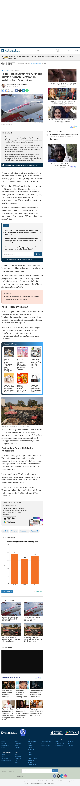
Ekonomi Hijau (36, 56)
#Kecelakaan (24, 531)
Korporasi (17, 747)
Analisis (70, 743)
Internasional (36, 63)
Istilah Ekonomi (45, 745)
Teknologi (31, 749)
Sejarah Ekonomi (46, 741)
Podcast (9, 58)
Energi (44, 63)
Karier (28, 781)
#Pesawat (14, 531)
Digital (19, 56)
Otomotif (70, 56)
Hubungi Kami (70, 781)
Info (14, 58)
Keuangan (18, 743)
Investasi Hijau (59, 745)
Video (3, 58)
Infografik (71, 741)
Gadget (30, 747)
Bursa (16, 745)
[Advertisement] (62, 201)
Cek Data (70, 745)
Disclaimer (61, 781)
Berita (6, 56)
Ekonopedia (26, 56)
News (16, 754)
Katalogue (18, 758)
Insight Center (32, 758)
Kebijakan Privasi (51, 781)
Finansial (12, 56)
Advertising (21, 781)
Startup (30, 745)
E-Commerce (32, 741)
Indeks (30, 754)
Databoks (31, 760)
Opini (2, 756)
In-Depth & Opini (60, 56)
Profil (42, 743)
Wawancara (4, 758)
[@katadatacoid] (65, 776)
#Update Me (34, 531)
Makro (16, 741)
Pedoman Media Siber (38, 781)
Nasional (21, 63)
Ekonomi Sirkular (59, 743)
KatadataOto (32, 764)
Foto (16, 760)
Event (30, 762)
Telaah (3, 754)
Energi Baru (58, 741)
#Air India (5, 531)
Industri (27, 63)
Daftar (54, 771)
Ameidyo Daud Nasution (18, 84)
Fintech (30, 743)
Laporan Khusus (6, 760)
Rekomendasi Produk (9, 344)
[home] (2, 56)
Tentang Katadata (12, 781)
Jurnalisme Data (48, 56)
